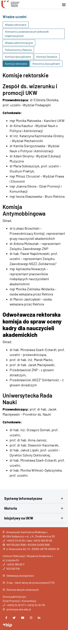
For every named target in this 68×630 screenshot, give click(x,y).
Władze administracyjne (19, 42)
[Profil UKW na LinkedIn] (39, 617)
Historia (10, 508)
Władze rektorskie (15, 24)
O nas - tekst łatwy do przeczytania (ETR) (30, 582)
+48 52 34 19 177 (15, 605)
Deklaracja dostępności (20, 575)
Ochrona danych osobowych (22, 589)
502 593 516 (13, 568)
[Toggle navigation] (65, 4)
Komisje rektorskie (16, 63)
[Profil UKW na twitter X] (14, 617)
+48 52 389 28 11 (15, 564)
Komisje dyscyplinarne (18, 56)
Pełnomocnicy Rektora (18, 49)
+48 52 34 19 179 (36, 605)
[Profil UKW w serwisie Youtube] (22, 617)
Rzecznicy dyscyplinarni (46, 63)
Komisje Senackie (46, 56)
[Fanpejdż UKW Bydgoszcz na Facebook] (6, 617)
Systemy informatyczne (23, 498)
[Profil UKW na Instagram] (31, 617)
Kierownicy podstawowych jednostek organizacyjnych (27, 33)
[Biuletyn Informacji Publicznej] (7, 624)
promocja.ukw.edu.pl (18, 609)
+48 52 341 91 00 (15, 540)
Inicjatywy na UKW (18, 518)
